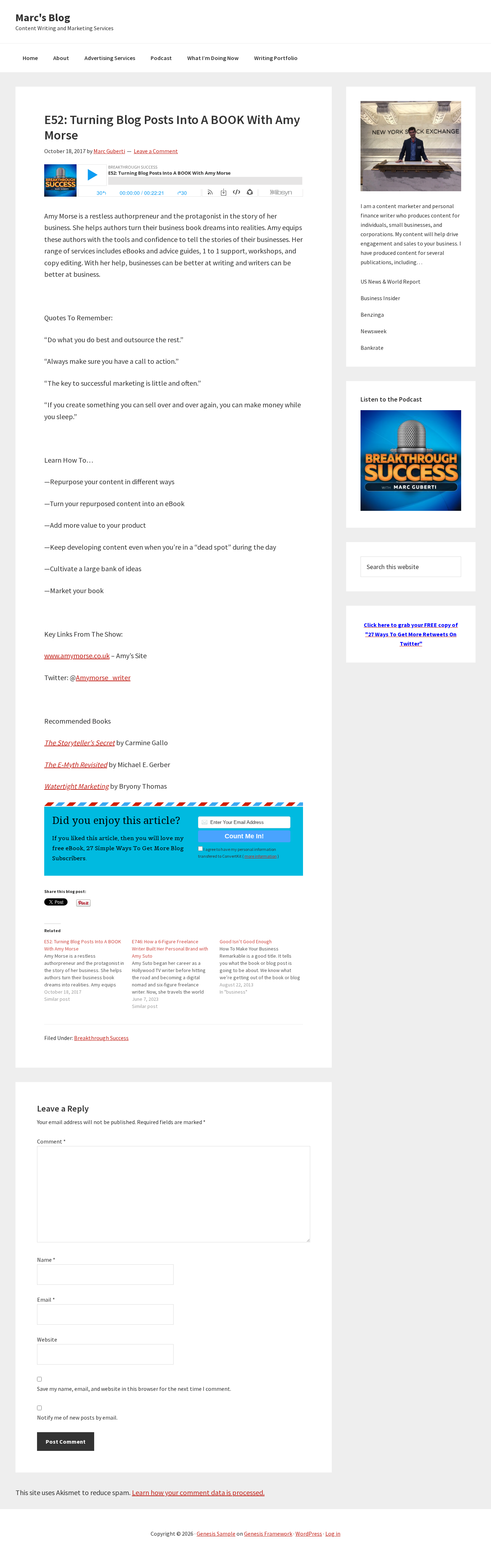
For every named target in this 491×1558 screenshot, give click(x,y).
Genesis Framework (268, 1533)
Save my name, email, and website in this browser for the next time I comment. (134, 1388)
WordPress (308, 1533)
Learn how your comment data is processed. (198, 1492)
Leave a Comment (156, 151)
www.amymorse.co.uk (77, 655)
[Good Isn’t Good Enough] (263, 966)
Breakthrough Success (101, 1037)
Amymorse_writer (103, 677)
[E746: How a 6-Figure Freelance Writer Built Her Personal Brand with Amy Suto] (176, 974)
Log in (332, 1533)
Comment (51, 1141)
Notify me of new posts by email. (77, 1417)
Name (46, 1259)
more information (260, 856)
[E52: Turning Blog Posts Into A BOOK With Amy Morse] (88, 970)
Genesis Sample (216, 1533)
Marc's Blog (42, 17)
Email (46, 1299)
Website (47, 1339)
